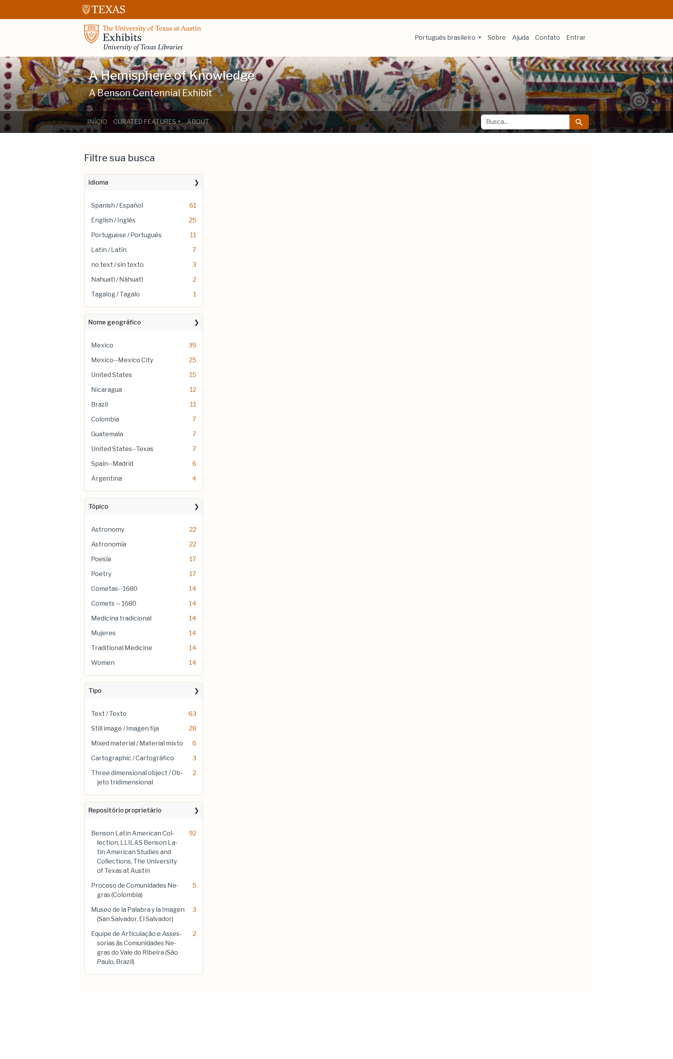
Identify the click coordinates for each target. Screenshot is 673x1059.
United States (111, 375)
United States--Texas (122, 449)
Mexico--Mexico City (122, 360)
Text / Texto (109, 713)
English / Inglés (113, 220)
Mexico (102, 345)
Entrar (576, 37)
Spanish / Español (117, 205)
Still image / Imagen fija (125, 728)
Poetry (101, 574)
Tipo (95, 690)
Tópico (98, 506)
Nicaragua (106, 389)
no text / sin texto (117, 264)
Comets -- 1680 (113, 603)
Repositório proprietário (125, 810)
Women (103, 662)
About (198, 121)
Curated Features (144, 121)
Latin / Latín (109, 250)
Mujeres (103, 633)
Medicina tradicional (121, 618)
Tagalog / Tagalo (115, 294)
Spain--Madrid (112, 463)
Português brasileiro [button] (446, 37)
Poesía (101, 559)
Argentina (106, 478)
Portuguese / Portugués (126, 235)
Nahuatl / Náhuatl (117, 279)
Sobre (497, 37)
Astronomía (108, 544)
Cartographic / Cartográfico (132, 758)
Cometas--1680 (114, 588)
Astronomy (107, 529)
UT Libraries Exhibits (142, 37)
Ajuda (520, 37)
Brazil (99, 404)
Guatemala (107, 434)
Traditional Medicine (121, 648)
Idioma (98, 182)
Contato (547, 37)
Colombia (105, 419)
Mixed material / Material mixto (137, 743)
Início (97, 121)
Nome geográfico (114, 322)
